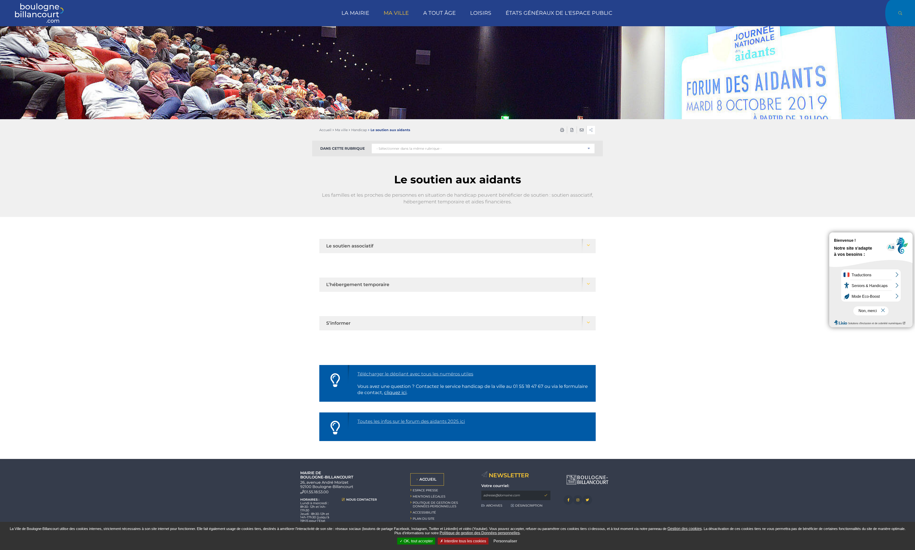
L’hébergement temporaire (357, 284)
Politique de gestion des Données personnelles (480, 533)
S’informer (338, 323)
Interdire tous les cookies (464, 541)
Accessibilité (424, 512)
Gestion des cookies (684, 529)
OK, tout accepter (418, 541)
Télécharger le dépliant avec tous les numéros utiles (415, 374)
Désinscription (529, 505)
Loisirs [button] (480, 13)
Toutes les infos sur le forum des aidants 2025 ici (411, 421)
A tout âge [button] (439, 13)
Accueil (325, 130)
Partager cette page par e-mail (581, 130)
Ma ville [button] (396, 13)
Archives (494, 505)
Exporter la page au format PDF (572, 130)
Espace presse (425, 490)
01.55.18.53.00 (316, 492)
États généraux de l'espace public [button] (559, 13)
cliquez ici (395, 392)
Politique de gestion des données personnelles (435, 504)
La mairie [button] (355, 13)
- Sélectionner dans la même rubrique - (409, 148)
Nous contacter (361, 499)
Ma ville (341, 130)
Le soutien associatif (349, 246)
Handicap (359, 130)
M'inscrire (545, 495)
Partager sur (591, 130)
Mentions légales (429, 496)
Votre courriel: (495, 486)
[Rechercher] (900, 13)
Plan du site (424, 518)
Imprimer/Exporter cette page (562, 130)
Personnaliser (505, 541)
